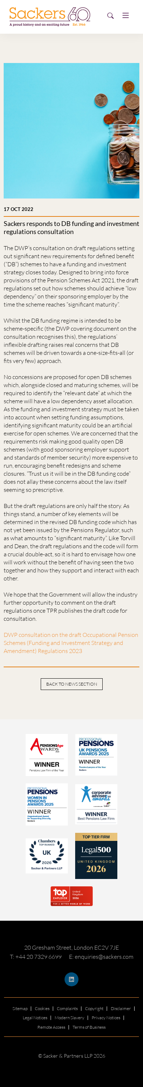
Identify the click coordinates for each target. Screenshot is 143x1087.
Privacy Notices (106, 1017)
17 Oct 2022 (18, 209)
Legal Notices (35, 1017)
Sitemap (19, 1008)
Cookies (42, 1008)
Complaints (67, 1008)
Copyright (94, 1008)
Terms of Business (89, 1027)
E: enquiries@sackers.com (101, 956)
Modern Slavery (69, 1017)
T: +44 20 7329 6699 (36, 956)
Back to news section (71, 684)
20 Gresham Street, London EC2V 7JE (71, 947)
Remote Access (51, 1027)
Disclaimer (121, 1008)
